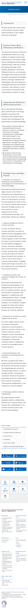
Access (18, 543)
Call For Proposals (21, 540)
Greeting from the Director (11, 429)
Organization (5, 525)
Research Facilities (7, 565)
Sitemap (18, 546)
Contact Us (19, 545)
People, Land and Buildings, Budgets (14, 446)
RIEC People (5, 585)
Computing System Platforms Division (7, 554)
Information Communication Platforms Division (7, 558)
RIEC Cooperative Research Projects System (21, 527)
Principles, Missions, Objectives (12, 432)
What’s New (5, 540)
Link (17, 542)
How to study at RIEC (9, 443)
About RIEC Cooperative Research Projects (21, 521)
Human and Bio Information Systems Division (7, 563)
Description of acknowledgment (21, 530)
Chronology (7, 439)
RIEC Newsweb (6, 580)
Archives (4, 542)
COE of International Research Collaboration (21, 560)
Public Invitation (20, 524)
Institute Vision (8, 436)
